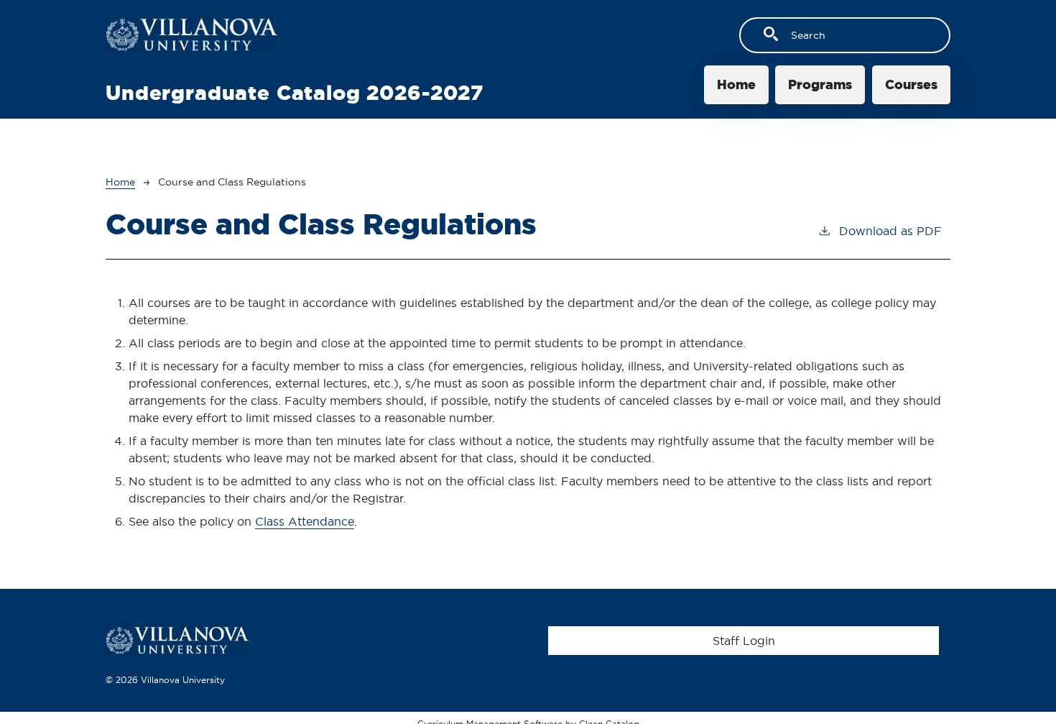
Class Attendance (304, 521)
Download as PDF (890, 231)
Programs (820, 84)
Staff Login (744, 640)
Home (736, 84)
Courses (911, 84)
